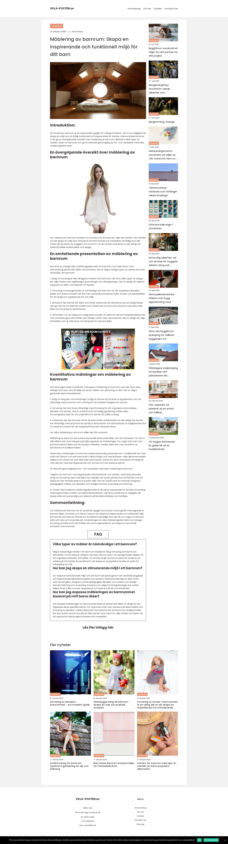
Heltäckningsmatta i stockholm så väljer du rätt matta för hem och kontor (163, 155)
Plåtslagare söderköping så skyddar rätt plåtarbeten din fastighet (163, 372)
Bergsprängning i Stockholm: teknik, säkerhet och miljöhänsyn (159, 89)
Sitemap (140, 824)
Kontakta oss (171, 8)
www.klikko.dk (90, 825)
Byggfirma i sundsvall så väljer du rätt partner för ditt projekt (163, 52)
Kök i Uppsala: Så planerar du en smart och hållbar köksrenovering (161, 408)
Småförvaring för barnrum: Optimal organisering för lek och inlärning (69, 766)
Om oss (147, 8)
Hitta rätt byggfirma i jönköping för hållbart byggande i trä (161, 335)
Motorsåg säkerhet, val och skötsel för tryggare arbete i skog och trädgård (163, 261)
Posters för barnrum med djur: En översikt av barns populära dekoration (156, 766)
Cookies (158, 8)
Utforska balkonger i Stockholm (161, 226)
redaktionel (56, 26)
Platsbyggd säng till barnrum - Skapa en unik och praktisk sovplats (112, 704)
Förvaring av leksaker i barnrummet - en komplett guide (70, 703)
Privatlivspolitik (211, 840)
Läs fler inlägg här (98, 627)
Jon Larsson (77, 32)
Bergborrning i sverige (162, 121)
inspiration (153, 40)
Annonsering (134, 8)
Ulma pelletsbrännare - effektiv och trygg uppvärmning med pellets (162, 298)
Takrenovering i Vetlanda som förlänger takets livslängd (163, 191)
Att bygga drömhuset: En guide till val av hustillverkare (162, 445)
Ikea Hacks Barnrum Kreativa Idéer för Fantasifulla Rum (114, 764)
